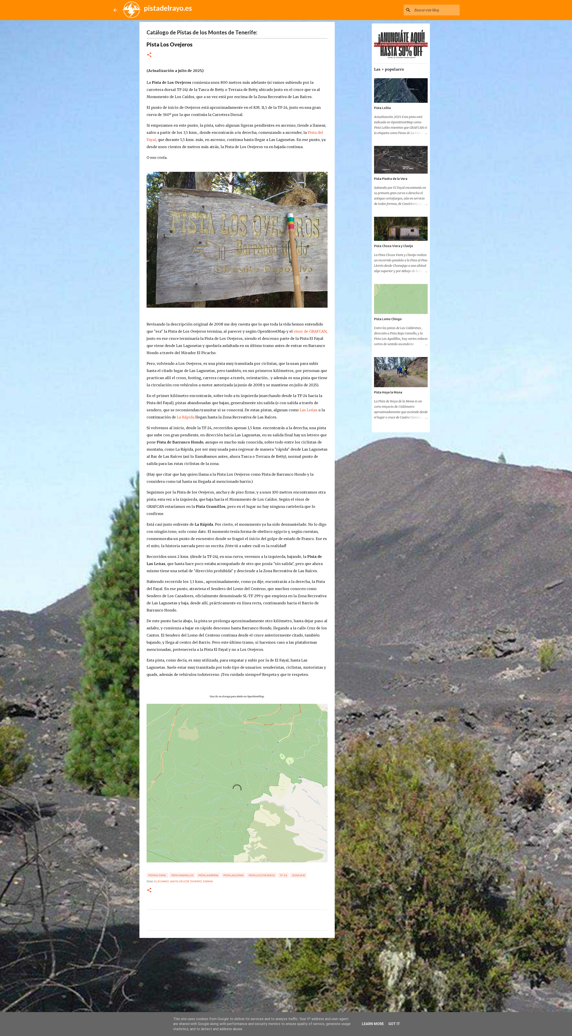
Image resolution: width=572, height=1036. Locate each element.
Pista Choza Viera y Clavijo (393, 246)
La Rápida (185, 417)
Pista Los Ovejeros (262, 875)
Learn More (373, 1024)
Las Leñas (309, 410)
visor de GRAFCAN (310, 331)
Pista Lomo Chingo (388, 319)
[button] (149, 55)
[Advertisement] (237, 976)
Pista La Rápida (208, 875)
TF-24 (283, 875)
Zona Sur (298, 875)
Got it (394, 1024)
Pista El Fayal (157, 875)
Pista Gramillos (182, 875)
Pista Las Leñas (233, 875)
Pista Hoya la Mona (388, 392)
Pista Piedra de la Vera (390, 179)
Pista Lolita (382, 108)
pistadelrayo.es (168, 8)
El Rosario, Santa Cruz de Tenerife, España (183, 881)
